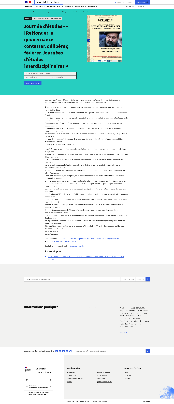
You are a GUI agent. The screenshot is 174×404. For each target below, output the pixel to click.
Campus (68, 6)
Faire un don (141, 2)
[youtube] (63, 351)
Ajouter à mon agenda (33, 83)
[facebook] (56, 351)
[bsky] (70, 351)
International (79, 6)
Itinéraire (123, 333)
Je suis (140, 6)
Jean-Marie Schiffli (68, 241)
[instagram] (60, 351)
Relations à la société (54, 6)
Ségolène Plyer (52, 241)
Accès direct (130, 6)
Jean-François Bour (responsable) (104, 239)
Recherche (39, 6)
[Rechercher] (147, 7)
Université (91, 6)
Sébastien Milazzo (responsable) (74, 239)
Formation (28, 6)
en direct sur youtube (75, 246)
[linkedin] (66, 351)
